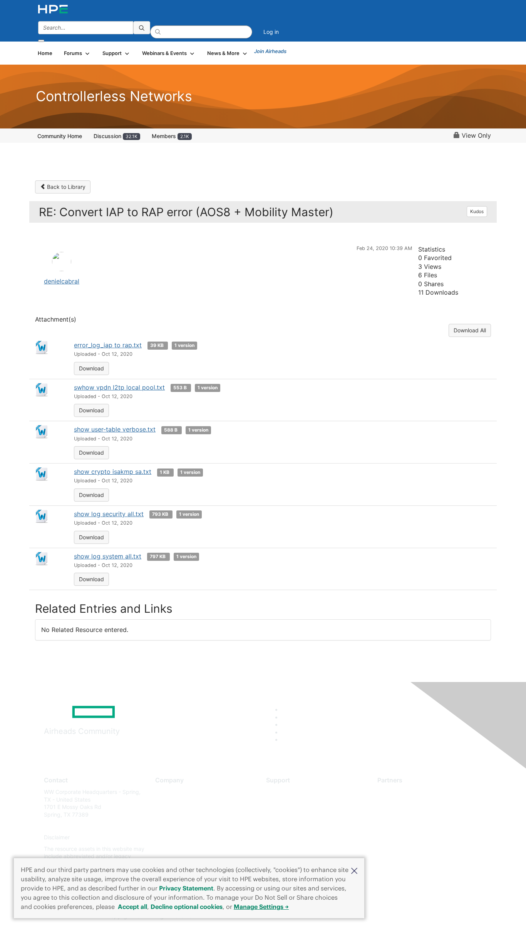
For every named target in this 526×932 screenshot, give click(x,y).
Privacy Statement (186, 888)
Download (91, 368)
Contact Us (169, 814)
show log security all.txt (109, 514)
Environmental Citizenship (187, 826)
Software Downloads (292, 826)
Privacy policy (173, 837)
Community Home (59, 136)
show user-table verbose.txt (115, 429)
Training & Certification (294, 814)
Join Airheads (270, 51)
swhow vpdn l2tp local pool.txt (119, 387)
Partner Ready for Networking (415, 814)
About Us (166, 792)
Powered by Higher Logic (374, 916)
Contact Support (287, 803)
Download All (470, 330)
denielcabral (61, 281)
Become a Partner (399, 803)
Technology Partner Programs (414, 826)
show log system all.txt (107, 556)
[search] (141, 27)
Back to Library (65, 186)
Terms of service (176, 848)
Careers (165, 803)
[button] (354, 870)
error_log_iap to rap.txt (108, 345)
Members (170, 136)
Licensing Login (285, 837)
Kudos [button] (477, 211)
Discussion (115, 136)
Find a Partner (395, 792)
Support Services (288, 792)
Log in (271, 31)
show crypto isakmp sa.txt (112, 471)
